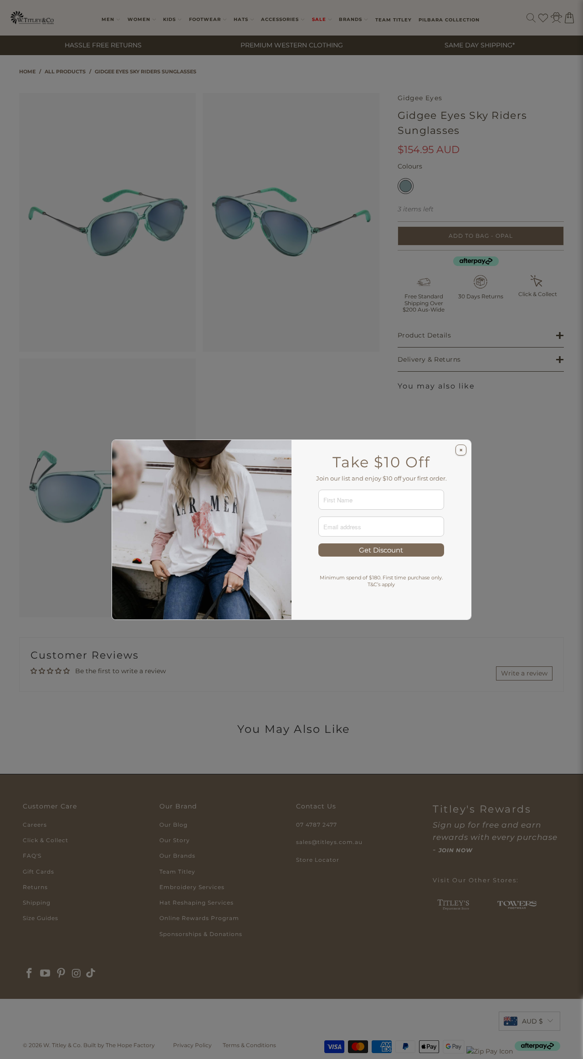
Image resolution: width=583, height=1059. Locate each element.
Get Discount (381, 550)
